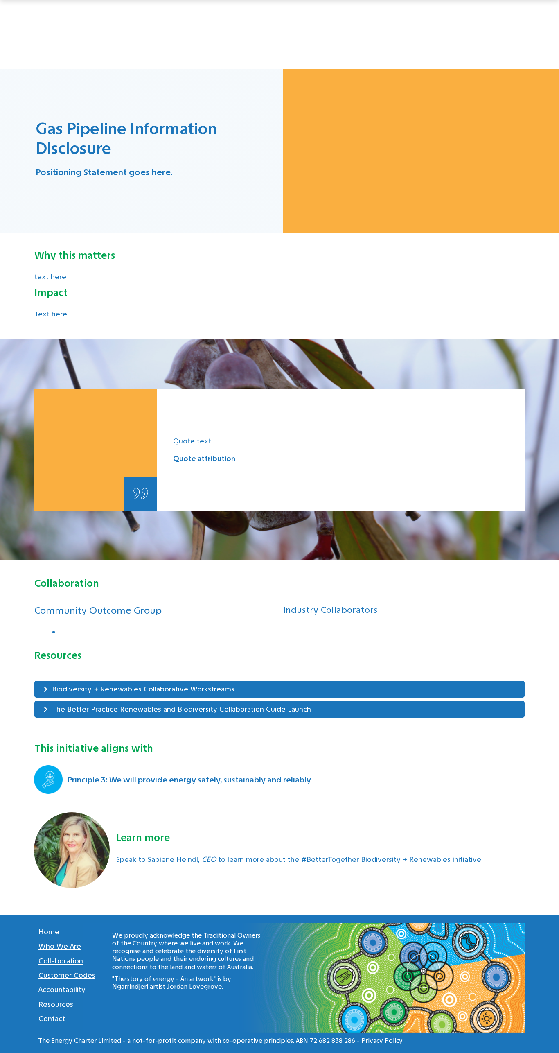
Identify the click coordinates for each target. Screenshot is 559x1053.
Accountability (62, 989)
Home (48, 931)
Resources (55, 1004)
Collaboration (60, 960)
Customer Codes (66, 975)
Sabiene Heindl (173, 859)
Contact (51, 1018)
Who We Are (59, 946)
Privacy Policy (382, 1040)
